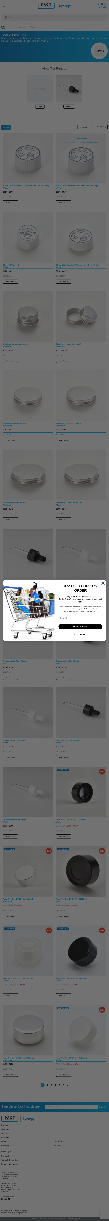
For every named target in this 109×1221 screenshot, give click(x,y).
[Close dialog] (103, 583)
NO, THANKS (80, 635)
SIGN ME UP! (80, 626)
